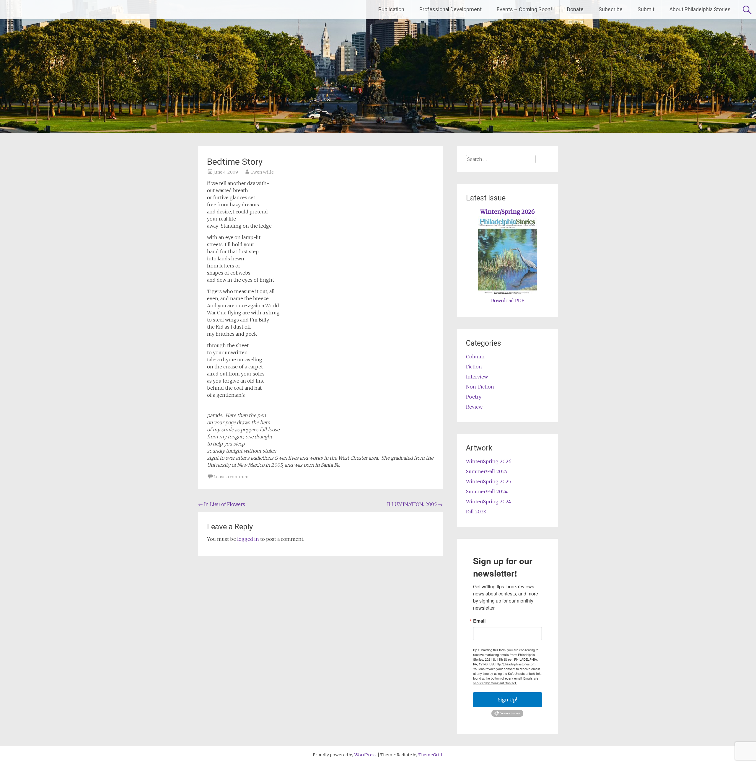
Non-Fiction (480, 387)
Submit (646, 9)
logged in (248, 539)
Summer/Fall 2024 (487, 491)
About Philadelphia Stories (700, 9)
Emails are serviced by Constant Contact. (505, 680)
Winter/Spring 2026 (507, 211)
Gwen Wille (262, 172)
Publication (391, 9)
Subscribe (611, 9)
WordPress (365, 755)
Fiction (474, 367)
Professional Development (450, 9)
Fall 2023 (476, 512)
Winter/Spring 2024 (488, 502)
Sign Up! (507, 700)
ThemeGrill (430, 755)
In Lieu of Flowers (221, 504)
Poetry (473, 397)
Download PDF (507, 300)
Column (475, 357)
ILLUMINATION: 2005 (415, 504)
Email (479, 620)
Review (474, 407)
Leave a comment (232, 476)
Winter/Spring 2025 (488, 481)
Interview (477, 377)
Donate (575, 9)
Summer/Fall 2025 (486, 471)
